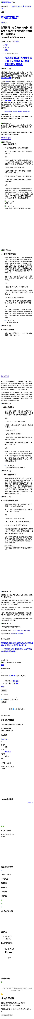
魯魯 (2, 665)
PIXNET (9, 988)
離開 (11, 1015)
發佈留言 (4, 702)
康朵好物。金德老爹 (17, 633)
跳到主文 (4, 23)
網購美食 (15, 683)
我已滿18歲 (5, 1015)
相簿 (6, 45)
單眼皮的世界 (10, 17)
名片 (6, 50)
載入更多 (4, 690)
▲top (2, 686)
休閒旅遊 (16, 41)
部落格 (7, 47)
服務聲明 (20, 990)
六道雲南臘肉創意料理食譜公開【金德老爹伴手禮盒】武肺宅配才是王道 (18, 61)
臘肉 (7, 81)
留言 (15, 676)
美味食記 (15, 681)
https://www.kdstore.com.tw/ (21, 630)
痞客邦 (11, 676)
